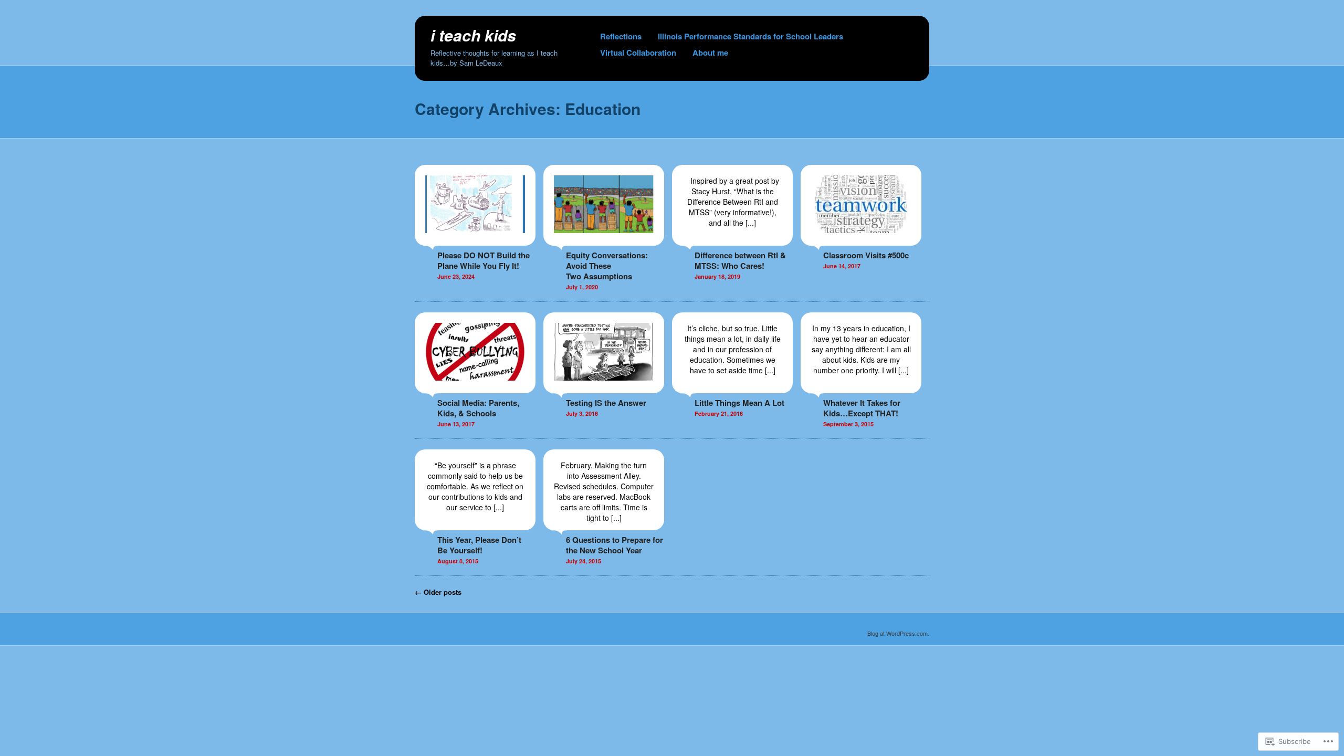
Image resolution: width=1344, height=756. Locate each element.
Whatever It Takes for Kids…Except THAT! (861, 408)
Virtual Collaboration (638, 52)
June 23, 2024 (456, 276)
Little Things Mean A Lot (739, 402)
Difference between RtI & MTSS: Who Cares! (740, 260)
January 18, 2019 (717, 276)
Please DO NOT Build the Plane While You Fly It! (483, 260)
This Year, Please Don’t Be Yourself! (479, 545)
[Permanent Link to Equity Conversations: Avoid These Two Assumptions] (603, 240)
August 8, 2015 (457, 561)
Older (438, 592)
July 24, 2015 (583, 561)
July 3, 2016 (582, 413)
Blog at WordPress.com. (898, 633)
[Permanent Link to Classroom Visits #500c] (861, 240)
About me (710, 52)
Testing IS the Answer (606, 402)
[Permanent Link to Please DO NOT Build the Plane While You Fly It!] (475, 240)
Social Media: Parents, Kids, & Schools (478, 408)
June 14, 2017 (841, 266)
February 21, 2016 (719, 413)
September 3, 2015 (848, 424)
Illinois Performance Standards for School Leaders (750, 36)
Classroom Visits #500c (866, 255)
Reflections (621, 36)
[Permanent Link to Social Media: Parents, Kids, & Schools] (475, 388)
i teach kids (473, 35)
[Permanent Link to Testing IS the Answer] (603, 388)
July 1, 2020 (582, 287)
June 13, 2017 (456, 424)
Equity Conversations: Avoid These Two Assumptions (607, 265)
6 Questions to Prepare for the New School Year (614, 545)
